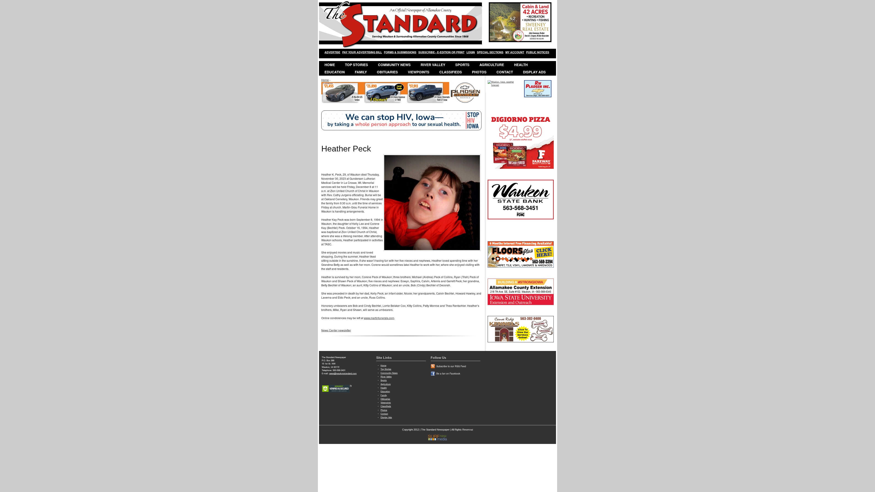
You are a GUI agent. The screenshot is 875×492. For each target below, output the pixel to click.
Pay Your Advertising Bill (362, 52)
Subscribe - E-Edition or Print (441, 52)
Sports (462, 64)
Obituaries (387, 71)
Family (361, 71)
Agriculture (491, 64)
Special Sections (490, 52)
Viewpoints (418, 71)
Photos (479, 71)
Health (521, 64)
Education (334, 71)
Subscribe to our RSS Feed (451, 366)
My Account (514, 52)
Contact (505, 71)
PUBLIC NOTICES (537, 52)
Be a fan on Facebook (448, 373)
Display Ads (534, 71)
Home (329, 64)
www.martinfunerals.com (379, 318)
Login (470, 52)
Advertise (332, 52)
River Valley (433, 64)
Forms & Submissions (400, 52)
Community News (394, 64)
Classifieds (450, 71)
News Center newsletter (336, 330)
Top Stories (356, 64)
